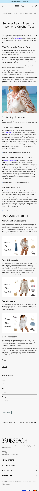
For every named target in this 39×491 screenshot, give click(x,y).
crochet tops (18, 38)
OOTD (31, 13)
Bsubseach (12, 481)
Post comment (6, 412)
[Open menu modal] (2, 6)
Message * (4, 397)
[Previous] (7, 1)
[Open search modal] (32, 6)
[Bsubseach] (19, 6)
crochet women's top (10, 160)
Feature (16, 13)
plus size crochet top (10, 190)
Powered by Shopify (6, 484)
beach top (8, 132)
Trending (21, 13)
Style (35, 13)
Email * (3, 388)
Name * (4, 380)
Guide (26, 13)
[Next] (32, 1)
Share (5, 360)
